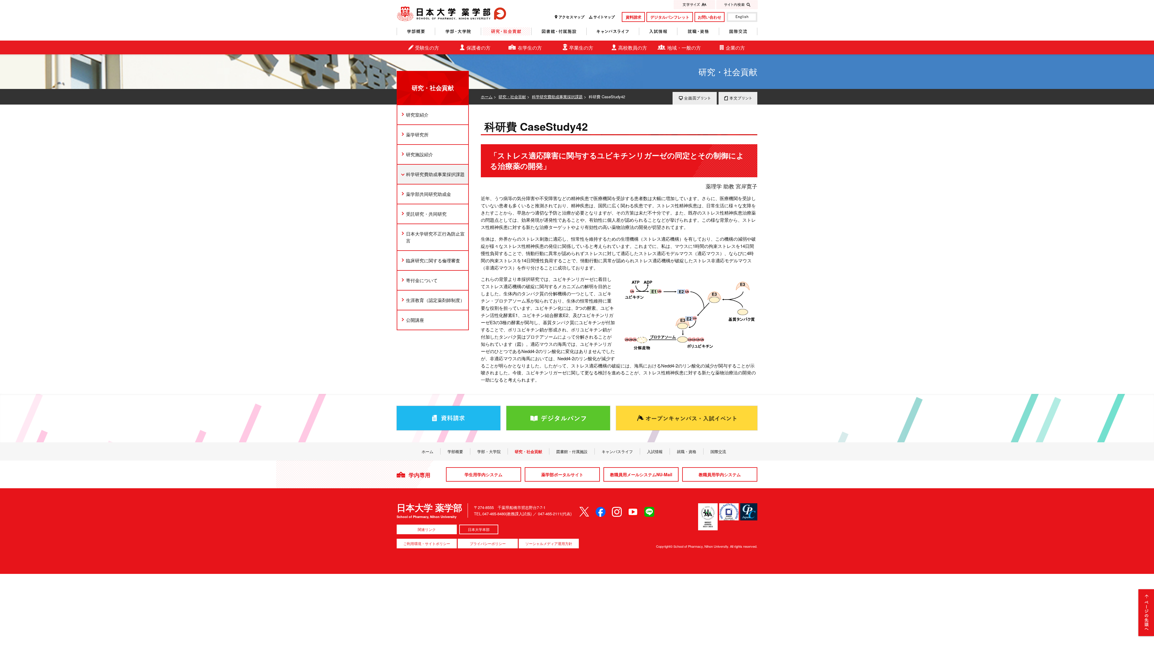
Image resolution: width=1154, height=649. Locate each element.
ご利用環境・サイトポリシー (426, 543)
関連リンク (427, 529)
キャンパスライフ (613, 31)
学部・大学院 (458, 31)
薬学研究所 (417, 134)
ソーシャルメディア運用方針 (548, 543)
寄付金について (422, 280)
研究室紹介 (417, 114)
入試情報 (658, 31)
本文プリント (738, 98)
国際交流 (738, 31)
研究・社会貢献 (506, 31)
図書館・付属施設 (559, 31)
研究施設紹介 (419, 154)
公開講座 (415, 320)
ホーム (487, 96)
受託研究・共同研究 (426, 214)
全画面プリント (695, 98)
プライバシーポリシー (488, 543)
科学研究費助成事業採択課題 (557, 96)
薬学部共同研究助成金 (428, 194)
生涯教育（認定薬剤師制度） (435, 300)
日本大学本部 (479, 529)
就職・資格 (698, 31)
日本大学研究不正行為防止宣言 (435, 237)
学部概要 (416, 31)
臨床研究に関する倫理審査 (433, 260)
